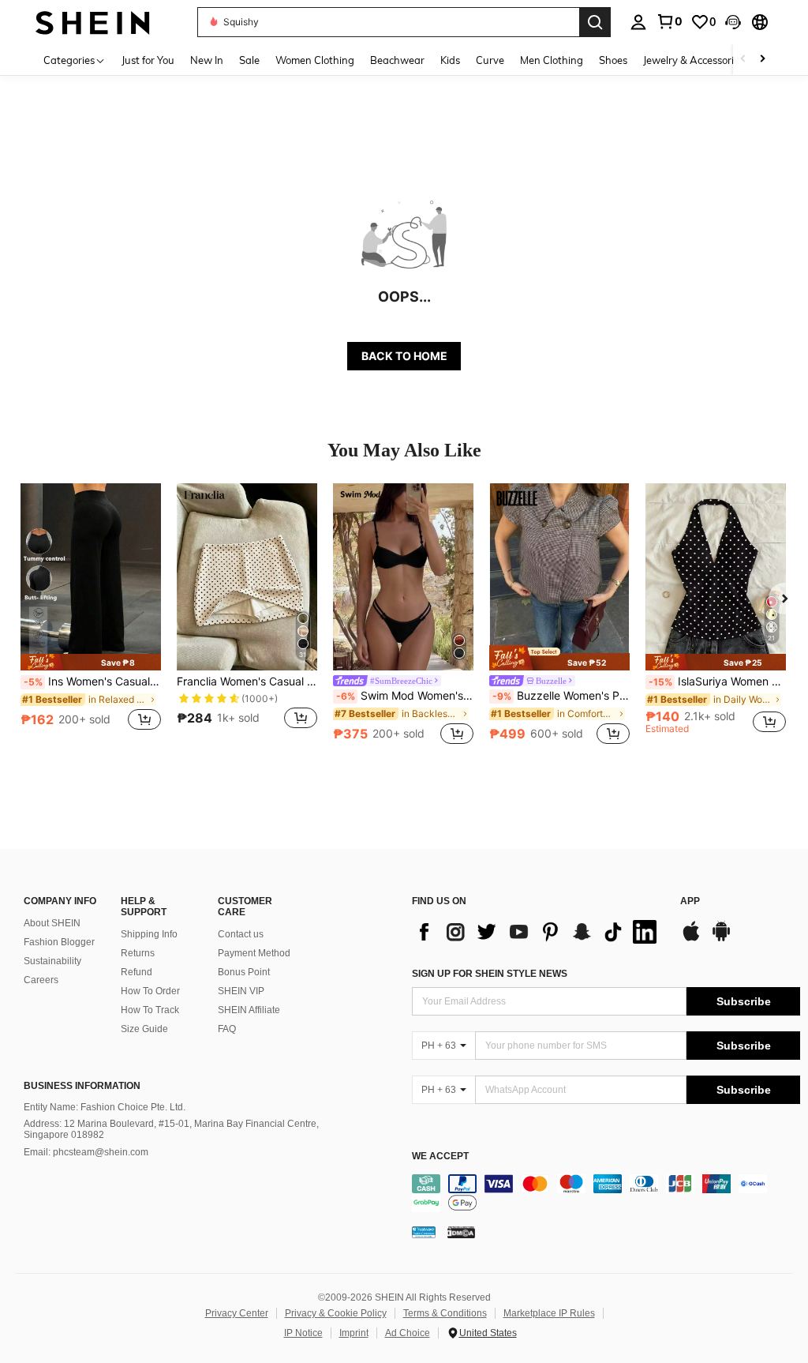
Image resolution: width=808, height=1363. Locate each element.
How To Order (150, 991)
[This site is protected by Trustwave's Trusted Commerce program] (424, 1231)
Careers (41, 980)
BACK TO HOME (404, 355)
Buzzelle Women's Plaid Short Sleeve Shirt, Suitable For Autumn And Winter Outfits (561, 695)
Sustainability (52, 961)
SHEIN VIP (241, 991)
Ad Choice (407, 1333)
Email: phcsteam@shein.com (86, 1152)
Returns (138, 953)
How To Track (150, 1010)
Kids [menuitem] (450, 60)
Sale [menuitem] (249, 60)
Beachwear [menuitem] (397, 60)
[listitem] (91, 615)
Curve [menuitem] (490, 60)
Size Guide (144, 1028)
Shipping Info (149, 934)
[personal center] (638, 22)
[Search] (595, 22)
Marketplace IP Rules (549, 1313)
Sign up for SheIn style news (489, 973)
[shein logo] (93, 22)
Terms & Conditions (445, 1313)
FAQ (227, 1028)
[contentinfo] (606, 1193)
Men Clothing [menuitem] (551, 60)
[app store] (691, 938)
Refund (136, 972)
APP (690, 901)
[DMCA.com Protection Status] (461, 1231)
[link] (669, 21)
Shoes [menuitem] (613, 60)
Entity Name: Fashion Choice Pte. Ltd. (104, 1107)
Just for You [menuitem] (148, 60)
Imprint (353, 1333)
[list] (538, 932)
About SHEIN (52, 923)
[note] (91, 662)
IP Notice (303, 1333)
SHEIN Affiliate (249, 1010)
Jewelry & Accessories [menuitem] (693, 60)
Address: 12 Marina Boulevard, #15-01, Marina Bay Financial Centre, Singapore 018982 (171, 1129)
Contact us (241, 934)
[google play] (721, 938)
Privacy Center (236, 1313)
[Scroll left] (743, 59)
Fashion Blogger (59, 942)
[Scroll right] (762, 59)
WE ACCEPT (440, 1156)
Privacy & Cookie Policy (336, 1313)
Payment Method (254, 953)
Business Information (82, 1085)
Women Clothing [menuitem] (314, 60)
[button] (733, 22)
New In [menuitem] (206, 60)
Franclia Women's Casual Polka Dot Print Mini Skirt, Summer (247, 681)
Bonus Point (244, 972)
